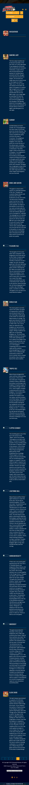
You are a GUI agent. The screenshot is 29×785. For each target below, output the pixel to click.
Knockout (12, 624)
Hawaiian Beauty (15, 555)
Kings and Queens (15, 183)
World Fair (13, 302)
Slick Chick (13, 692)
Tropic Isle (13, 368)
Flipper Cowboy (14, 428)
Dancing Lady (14, 55)
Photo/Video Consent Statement (14, 770)
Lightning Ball (14, 491)
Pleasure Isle (14, 246)
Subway (12, 120)
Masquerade (13, 31)
